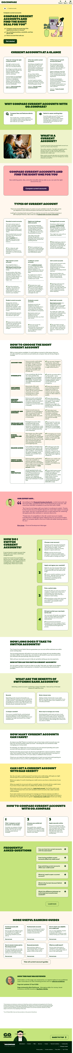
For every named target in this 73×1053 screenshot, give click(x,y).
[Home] (5, 8)
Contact (29, 1043)
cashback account (37, 264)
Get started (10, 41)
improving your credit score (42, 796)
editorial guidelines (58, 981)
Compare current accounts (36, 188)
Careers (46, 1043)
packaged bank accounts (57, 226)
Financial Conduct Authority (43, 502)
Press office (57, 1049)
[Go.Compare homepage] (9, 2)
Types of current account (57, 89)
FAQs (34, 1043)
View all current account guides (36, 962)
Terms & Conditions (55, 1043)
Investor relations (49, 1049)
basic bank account (39, 788)
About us (40, 1043)
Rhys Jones (20, 525)
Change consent (64, 1046)
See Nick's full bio (42, 989)
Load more (52, 904)
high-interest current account (13, 267)
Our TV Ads (65, 1049)
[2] (24, 29)
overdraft (12, 237)
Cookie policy (65, 1043)
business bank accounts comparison (48, 214)
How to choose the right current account (13, 87)
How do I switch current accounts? (34, 87)
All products (22, 1043)
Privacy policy (39, 1049)
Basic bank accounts (55, 303)
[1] (25, 23)
